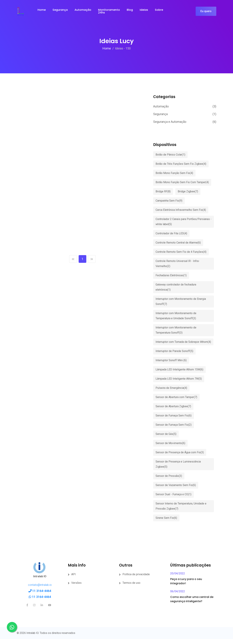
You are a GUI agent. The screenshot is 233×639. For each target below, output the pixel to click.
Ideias (144, 10)
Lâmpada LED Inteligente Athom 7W (179, 378)
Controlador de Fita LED (171, 233)
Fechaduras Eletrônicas (171, 275)
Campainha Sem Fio (169, 200)
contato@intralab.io (40, 584)
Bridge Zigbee (188, 191)
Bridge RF (163, 191)
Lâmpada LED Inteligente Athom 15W (179, 369)
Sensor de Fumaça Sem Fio (174, 415)
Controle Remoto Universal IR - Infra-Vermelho (178, 263)
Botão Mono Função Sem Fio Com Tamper (182, 182)
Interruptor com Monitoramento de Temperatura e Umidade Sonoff (176, 316)
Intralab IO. (32, 633)
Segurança (60, 10)
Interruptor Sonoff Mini (171, 360)
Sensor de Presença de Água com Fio (180, 452)
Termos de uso (131, 582)
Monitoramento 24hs (109, 11)
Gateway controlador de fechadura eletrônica (176, 287)
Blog (130, 10)
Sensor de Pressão (169, 476)
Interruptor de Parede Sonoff (174, 351)
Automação (83, 10)
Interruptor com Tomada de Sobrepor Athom (183, 341)
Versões (76, 582)
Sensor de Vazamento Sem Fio (176, 485)
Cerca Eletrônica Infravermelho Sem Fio (181, 209)
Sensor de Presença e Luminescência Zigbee (178, 464)
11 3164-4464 (41, 591)
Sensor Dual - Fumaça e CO (173, 494)
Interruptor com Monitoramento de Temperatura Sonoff (176, 330)
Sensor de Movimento (170, 443)
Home (42, 10)
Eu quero (206, 11)
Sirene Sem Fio (166, 517)
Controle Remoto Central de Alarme (178, 242)
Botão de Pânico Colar (170, 154)
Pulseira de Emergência (171, 388)
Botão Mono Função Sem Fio (174, 173)
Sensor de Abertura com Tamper (176, 397)
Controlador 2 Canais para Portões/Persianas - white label (184, 221)
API (73, 574)
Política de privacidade (136, 574)
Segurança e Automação (184, 121)
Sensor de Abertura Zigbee (173, 406)
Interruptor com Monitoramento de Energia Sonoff (181, 301)
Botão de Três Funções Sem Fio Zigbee (181, 163)
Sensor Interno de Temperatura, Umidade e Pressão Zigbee (181, 506)
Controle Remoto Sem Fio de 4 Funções (181, 251)
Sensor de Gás (166, 434)
